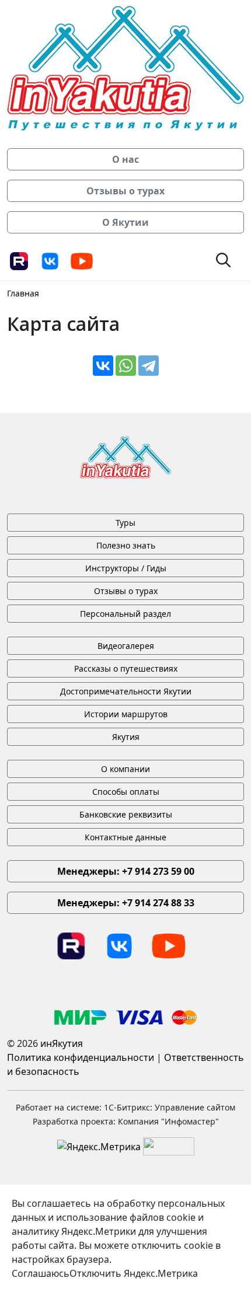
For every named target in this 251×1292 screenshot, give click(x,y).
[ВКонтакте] (103, 365)
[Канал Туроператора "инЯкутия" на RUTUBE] (18, 260)
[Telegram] (148, 365)
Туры (125, 522)
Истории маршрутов (126, 714)
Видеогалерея (125, 645)
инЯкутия (61, 1043)
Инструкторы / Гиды (125, 568)
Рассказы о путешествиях (125, 668)
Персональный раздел (125, 613)
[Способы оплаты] (125, 1016)
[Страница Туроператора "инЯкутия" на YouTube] (81, 260)
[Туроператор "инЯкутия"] (125, 67)
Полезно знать (125, 545)
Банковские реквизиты (125, 814)
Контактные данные (125, 837)
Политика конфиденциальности (80, 1057)
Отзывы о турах (126, 590)
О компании (125, 768)
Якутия (126, 736)
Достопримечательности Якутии (125, 691)
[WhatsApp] (126, 365)
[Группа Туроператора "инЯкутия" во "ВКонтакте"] (50, 260)
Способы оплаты (125, 791)
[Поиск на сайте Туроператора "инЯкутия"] (223, 259)
